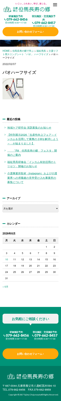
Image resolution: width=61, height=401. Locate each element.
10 (6, 259)
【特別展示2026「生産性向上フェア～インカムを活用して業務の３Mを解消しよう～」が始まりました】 (32, 139)
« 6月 (5, 286)
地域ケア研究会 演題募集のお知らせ (29, 127)
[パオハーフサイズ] (30, 8)
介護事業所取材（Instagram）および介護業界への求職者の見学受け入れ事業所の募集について (32, 177)
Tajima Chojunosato (32, 395)
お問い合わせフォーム (29, 31)
